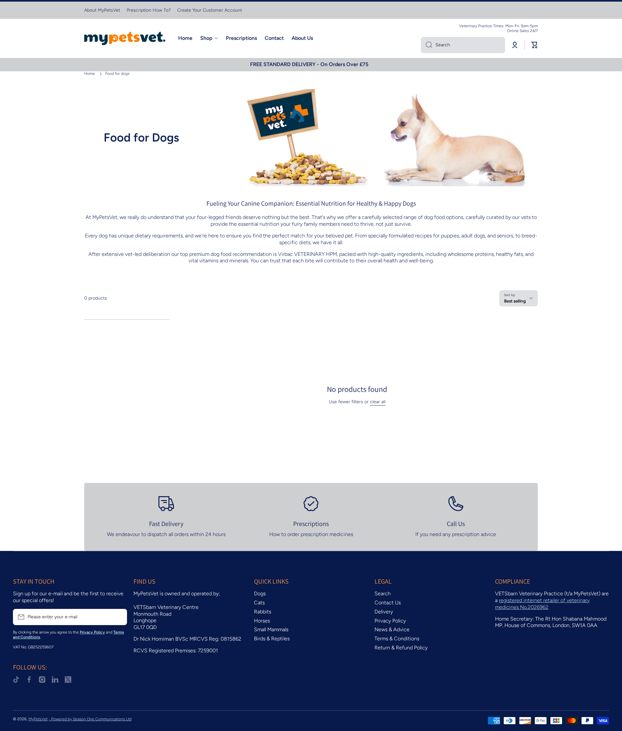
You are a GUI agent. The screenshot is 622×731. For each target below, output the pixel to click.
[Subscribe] (119, 617)
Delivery (383, 612)
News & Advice (391, 629)
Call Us (456, 524)
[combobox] (463, 45)
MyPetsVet (38, 719)
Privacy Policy (390, 621)
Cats (259, 603)
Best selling (515, 300)
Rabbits (262, 612)
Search (382, 593)
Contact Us (387, 603)
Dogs (260, 593)
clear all (378, 402)
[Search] (426, 45)
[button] (534, 45)
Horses (262, 621)
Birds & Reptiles (272, 638)
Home (89, 73)
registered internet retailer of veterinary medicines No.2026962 (542, 603)
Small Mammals (271, 629)
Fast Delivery (166, 524)
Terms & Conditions (396, 638)
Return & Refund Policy (401, 648)
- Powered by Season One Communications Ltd (90, 719)
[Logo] (124, 38)
